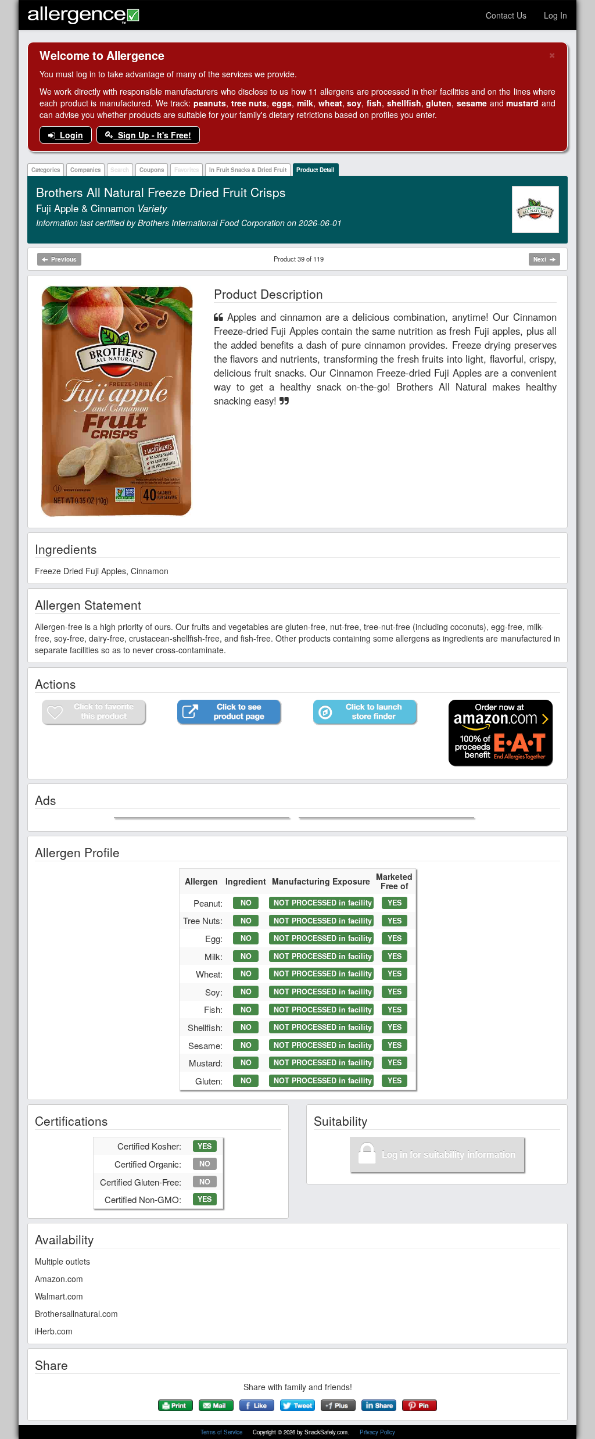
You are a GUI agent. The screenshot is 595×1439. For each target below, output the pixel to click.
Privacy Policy (377, 1432)
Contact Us (506, 15)
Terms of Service (222, 1432)
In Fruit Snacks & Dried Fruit (247, 170)
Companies (85, 170)
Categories (45, 170)
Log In (555, 15)
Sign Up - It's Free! (152, 135)
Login (69, 135)
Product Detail (315, 170)
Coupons (151, 170)
